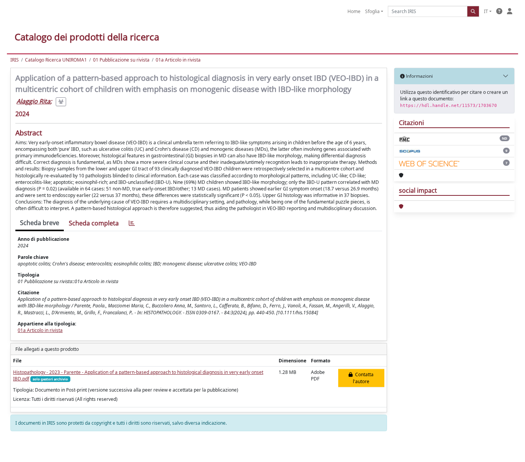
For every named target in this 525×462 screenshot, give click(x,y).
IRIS (14, 60)
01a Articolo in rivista (178, 60)
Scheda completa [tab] (94, 223)
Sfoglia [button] (372, 11)
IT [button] (486, 11)
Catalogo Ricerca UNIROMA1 (56, 60)
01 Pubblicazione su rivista (121, 60)
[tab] (132, 223)
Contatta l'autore (363, 378)
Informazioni (419, 76)
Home (354, 11)
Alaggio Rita (33, 101)
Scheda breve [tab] (39, 222)
